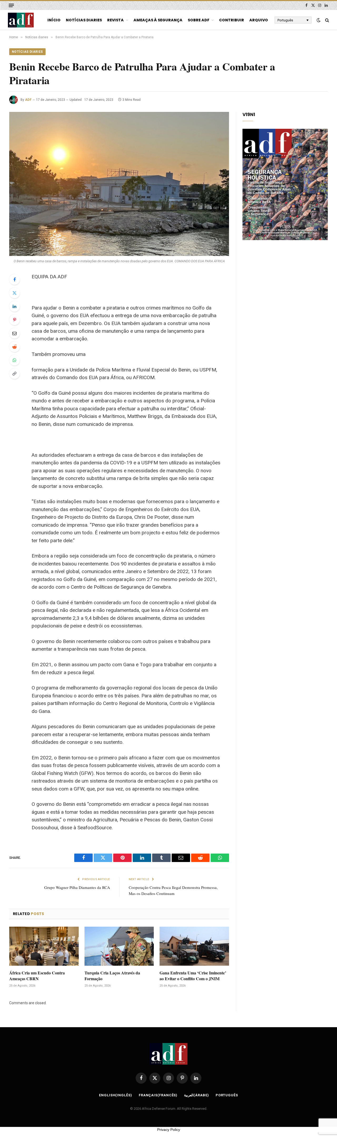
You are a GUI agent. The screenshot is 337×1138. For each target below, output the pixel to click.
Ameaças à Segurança (157, 20)
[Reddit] (14, 346)
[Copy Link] (14, 373)
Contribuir (231, 20)
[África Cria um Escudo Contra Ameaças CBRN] (44, 946)
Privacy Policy (168, 1129)
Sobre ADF (198, 20)
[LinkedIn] (14, 306)
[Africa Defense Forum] (21, 20)
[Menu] (11, 5)
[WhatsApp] (14, 360)
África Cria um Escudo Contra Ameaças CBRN (37, 976)
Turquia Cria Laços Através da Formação (112, 976)
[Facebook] (14, 279)
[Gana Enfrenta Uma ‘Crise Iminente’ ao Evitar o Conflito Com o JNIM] (194, 946)
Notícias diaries (84, 20)
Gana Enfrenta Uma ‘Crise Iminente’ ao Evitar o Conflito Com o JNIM (193, 976)
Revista (115, 20)
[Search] (326, 20)
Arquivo (258, 20)
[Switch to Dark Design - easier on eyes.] (318, 20)
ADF (28, 100)
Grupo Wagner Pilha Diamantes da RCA (77, 887)
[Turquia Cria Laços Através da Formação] (119, 946)
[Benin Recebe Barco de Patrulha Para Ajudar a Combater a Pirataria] (119, 184)
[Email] (14, 333)
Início (54, 20)
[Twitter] (14, 293)
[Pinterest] (14, 320)
